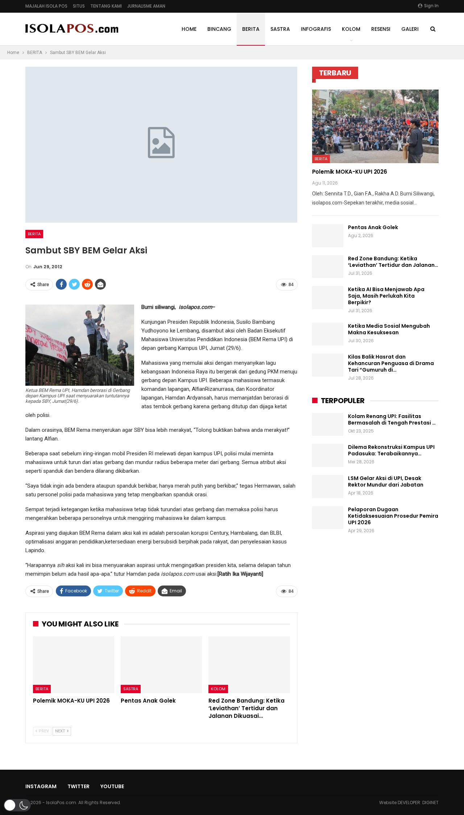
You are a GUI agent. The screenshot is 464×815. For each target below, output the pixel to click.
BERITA (251, 29)
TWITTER (78, 786)
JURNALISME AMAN (146, 6)
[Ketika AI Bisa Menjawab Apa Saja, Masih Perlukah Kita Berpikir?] (327, 297)
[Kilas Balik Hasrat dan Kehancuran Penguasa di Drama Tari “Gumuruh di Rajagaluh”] (327, 365)
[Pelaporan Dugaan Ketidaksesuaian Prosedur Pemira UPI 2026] (327, 517)
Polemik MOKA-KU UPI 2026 (349, 171)
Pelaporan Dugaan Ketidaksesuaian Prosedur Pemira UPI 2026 (393, 516)
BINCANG (219, 29)
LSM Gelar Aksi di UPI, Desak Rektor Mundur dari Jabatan (385, 481)
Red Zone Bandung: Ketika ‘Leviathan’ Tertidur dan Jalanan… (393, 262)
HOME (189, 29)
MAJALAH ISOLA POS (46, 6)
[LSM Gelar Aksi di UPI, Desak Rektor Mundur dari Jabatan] (327, 486)
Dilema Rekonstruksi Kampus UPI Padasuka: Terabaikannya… (391, 450)
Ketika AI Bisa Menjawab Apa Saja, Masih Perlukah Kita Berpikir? (386, 296)
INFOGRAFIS (316, 29)
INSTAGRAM (41, 786)
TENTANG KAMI (106, 6)
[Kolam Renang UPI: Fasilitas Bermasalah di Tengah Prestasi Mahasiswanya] (327, 424)
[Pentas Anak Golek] (161, 664)
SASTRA (280, 29)
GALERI (410, 29)
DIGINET (430, 802)
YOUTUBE (112, 786)
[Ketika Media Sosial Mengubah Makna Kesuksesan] (327, 334)
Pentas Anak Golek (373, 227)
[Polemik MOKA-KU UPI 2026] (73, 664)
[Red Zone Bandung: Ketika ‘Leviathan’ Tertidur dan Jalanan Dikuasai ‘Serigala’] (249, 664)
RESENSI (380, 29)
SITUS (79, 6)
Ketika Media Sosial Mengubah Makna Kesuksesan (389, 329)
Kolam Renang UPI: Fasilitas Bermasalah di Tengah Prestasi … (392, 419)
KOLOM (351, 29)
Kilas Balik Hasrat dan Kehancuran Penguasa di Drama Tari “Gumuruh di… (391, 363)
